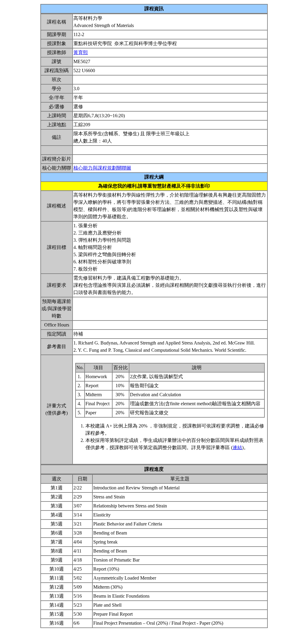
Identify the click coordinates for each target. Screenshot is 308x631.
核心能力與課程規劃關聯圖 (102, 167)
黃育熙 (80, 52)
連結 (237, 447)
